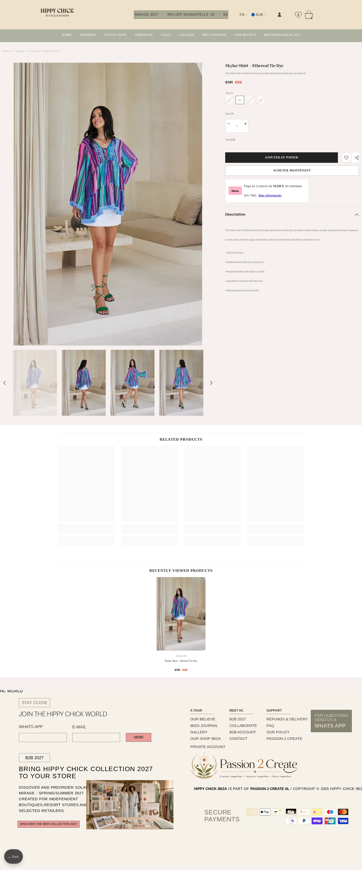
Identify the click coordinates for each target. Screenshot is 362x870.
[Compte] (279, 14)
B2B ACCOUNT (242, 732)
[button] (4, 383)
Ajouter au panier (280, 157)
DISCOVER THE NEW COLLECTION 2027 (48, 824)
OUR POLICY (278, 732)
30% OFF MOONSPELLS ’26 (191, 14)
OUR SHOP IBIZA (205, 739)
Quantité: (229, 113)
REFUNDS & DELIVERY (287, 719)
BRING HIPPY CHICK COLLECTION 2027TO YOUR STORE (78, 772)
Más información (270, 195)
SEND (138, 737)
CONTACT (238, 739)
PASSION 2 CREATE (284, 739)
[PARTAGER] (355, 158)
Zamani (181, 656)
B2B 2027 (34, 757)
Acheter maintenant (292, 170)
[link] (237, 18)
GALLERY (199, 732)
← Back (13, 856)
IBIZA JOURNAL (204, 726)
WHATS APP (31, 727)
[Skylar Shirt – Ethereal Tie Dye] (181, 614)
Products (20, 50)
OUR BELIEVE (202, 719)
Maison (7, 50)
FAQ (270, 726)
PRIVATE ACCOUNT (207, 747)
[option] (108, 204)
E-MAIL (79, 727)
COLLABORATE (243, 726)
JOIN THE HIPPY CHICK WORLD (63, 713)
